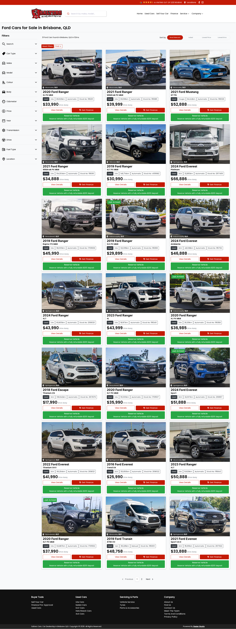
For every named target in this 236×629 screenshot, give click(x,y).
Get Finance (87, 110)
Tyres (122, 605)
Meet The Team (171, 610)
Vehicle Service (127, 602)
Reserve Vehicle (71, 117)
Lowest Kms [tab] (222, 37)
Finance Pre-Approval (42, 605)
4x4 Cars (80, 613)
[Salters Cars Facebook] (199, 2)
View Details (57, 110)
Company (196, 13)
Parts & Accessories (129, 608)
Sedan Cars (81, 605)
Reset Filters (48, 46)
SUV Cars (80, 608)
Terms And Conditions (174, 613)
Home (140, 13)
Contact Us (169, 608)
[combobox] (85, 13)
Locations (191, 2)
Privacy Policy (170, 616)
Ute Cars (80, 602)
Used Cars (149, 13)
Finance (174, 13)
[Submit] (68, 13)
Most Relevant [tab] (175, 37)
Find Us (167, 605)
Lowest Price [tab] (206, 37)
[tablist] (198, 37)
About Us (168, 602)
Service (183, 13)
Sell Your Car (162, 13)
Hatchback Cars (83, 610)
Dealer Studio (199, 626)
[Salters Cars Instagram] (203, 2)
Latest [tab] (191, 37)
